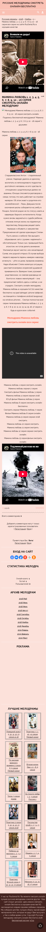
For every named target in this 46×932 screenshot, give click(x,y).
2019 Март (23, 638)
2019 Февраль (23, 634)
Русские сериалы (9, 19)
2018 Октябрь (23, 618)
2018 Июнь (23, 603)
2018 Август (23, 611)
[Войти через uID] (12, 557)
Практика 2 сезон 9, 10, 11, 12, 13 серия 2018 (13, 825)
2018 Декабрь (23, 626)
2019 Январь (23, 630)
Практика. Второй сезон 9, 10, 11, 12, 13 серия (13, 882)
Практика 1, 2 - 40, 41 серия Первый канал (32, 734)
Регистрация (20, 529)
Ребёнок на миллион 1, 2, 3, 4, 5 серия (13, 853)
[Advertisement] (20, 675)
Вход (29, 529)
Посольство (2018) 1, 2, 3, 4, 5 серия (32, 825)
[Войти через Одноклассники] (34, 557)
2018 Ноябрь (23, 622)
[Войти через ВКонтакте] (16, 557)
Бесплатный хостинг (20, 920)
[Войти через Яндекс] (25, 557)
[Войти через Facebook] (21, 557)
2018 (21, 19)
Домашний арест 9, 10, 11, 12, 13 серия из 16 (13, 734)
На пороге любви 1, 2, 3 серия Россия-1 (32, 796)
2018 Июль (23, 607)
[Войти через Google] (29, 557)
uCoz (32, 920)
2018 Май (23, 599)
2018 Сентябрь (23, 614)
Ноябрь (28, 19)
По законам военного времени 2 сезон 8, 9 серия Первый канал (14, 765)
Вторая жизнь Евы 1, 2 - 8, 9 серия (32, 767)
